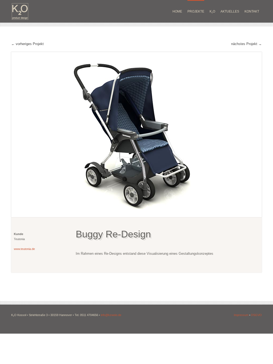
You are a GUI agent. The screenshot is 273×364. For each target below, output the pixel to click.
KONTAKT (251, 11)
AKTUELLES (229, 11)
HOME (177, 11)
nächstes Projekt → (246, 44)
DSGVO (256, 315)
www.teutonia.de (24, 248)
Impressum (241, 315)
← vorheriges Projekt (27, 44)
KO (212, 12)
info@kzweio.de (111, 315)
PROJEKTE (195, 11)
